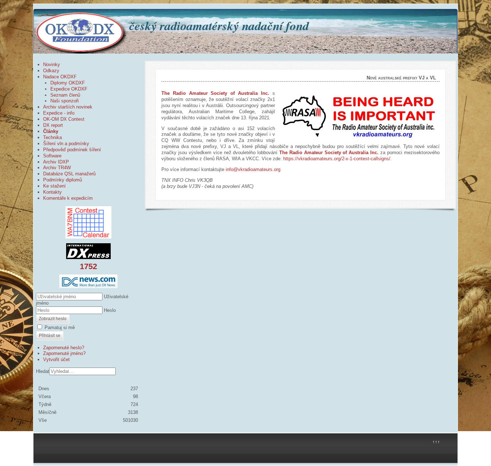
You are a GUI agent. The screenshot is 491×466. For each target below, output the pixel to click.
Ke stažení (54, 186)
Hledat (42, 371)
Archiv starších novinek (67, 107)
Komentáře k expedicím (68, 198)
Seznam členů (65, 95)
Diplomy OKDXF (67, 83)
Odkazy (51, 70)
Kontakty (52, 192)
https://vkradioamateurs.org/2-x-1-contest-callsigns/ (336, 158)
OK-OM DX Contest (63, 119)
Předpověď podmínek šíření (72, 149)
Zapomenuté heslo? (63, 347)
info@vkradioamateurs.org (253, 169)
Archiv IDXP (56, 162)
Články (50, 131)
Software (52, 155)
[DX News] (88, 281)
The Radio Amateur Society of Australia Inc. (328, 152)
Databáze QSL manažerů (69, 173)
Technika (52, 137)
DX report (53, 125)
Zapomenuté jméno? (64, 353)
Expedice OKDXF (68, 89)
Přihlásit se (49, 335)
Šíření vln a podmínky (66, 143)
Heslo (110, 310)
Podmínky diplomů (62, 180)
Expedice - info (58, 113)
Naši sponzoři (64, 100)
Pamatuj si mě (60, 327)
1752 (88, 266)
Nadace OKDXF (60, 76)
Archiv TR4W (57, 167)
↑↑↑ (436, 441)
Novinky (51, 64)
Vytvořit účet (56, 359)
